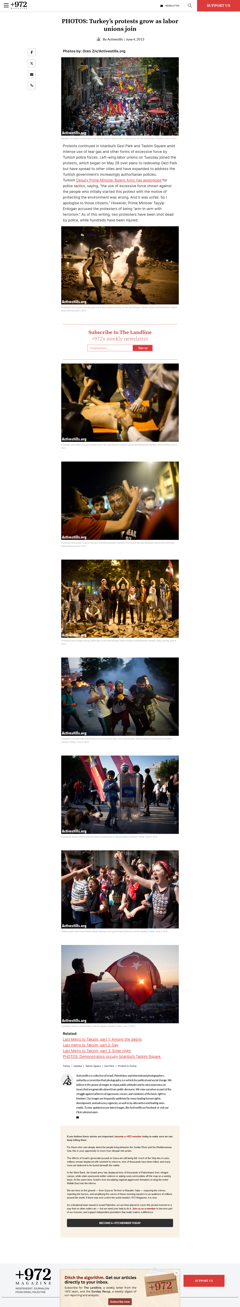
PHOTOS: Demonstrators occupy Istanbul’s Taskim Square (112, 1056)
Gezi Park (109, 1065)
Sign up (143, 348)
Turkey (66, 1065)
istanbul (78, 1065)
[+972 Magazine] (19, 8)
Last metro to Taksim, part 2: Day (91, 1045)
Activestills (115, 39)
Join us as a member (144, 1208)
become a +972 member (128, 1136)
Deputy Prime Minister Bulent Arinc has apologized (118, 180)
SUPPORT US (218, 5)
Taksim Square (93, 1065)
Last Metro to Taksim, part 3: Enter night (97, 1051)
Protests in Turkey (127, 1065)
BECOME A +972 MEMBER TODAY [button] (120, 1222)
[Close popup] (177, 1273)
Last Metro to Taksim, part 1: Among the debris (102, 1039)
